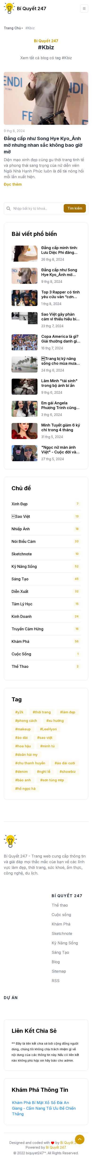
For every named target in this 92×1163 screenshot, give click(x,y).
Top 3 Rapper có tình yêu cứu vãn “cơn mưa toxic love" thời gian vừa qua (60, 294)
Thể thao (20, 666)
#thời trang (42, 712)
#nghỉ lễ (43, 772)
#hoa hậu (23, 746)
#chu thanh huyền (30, 763)
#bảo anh (23, 780)
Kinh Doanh (22, 616)
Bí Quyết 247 (31, 8)
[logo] (10, 839)
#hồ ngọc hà (25, 788)
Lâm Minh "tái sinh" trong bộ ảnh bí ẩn (59, 383)
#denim (21, 772)
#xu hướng (55, 721)
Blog (56, 961)
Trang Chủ (12, 28)
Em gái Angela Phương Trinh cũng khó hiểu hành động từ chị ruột (59, 405)
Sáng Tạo (20, 579)
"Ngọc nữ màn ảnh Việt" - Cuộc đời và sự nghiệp (58, 449)
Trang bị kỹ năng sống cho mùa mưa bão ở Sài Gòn (58, 361)
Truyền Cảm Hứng (27, 629)
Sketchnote (22, 554)
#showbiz (68, 772)
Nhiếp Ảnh (21, 529)
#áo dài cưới (65, 763)
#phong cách (26, 721)
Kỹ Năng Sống (24, 566)
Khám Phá (20, 641)
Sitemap (59, 971)
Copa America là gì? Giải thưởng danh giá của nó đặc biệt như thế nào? (60, 338)
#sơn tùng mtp (52, 780)
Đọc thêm (13, 184)
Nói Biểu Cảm (24, 541)
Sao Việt (21, 516)
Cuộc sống (21, 654)
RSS (55, 980)
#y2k (19, 712)
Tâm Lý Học (22, 604)
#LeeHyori (48, 729)
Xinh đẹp (20, 504)
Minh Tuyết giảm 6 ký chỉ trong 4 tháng (60, 427)
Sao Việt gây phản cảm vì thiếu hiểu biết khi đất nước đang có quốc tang (60, 316)
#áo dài (21, 738)
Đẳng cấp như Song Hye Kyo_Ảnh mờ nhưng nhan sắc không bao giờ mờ (43, 145)
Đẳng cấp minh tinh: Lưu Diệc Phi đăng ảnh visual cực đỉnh (59, 250)
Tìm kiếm (74, 208)
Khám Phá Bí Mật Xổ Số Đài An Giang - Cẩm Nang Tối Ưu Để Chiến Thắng (44, 1108)
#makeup (23, 729)
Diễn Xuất (20, 591)
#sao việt (44, 738)
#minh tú (47, 746)
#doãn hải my (26, 755)
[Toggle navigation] (84, 8)
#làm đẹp (67, 712)
